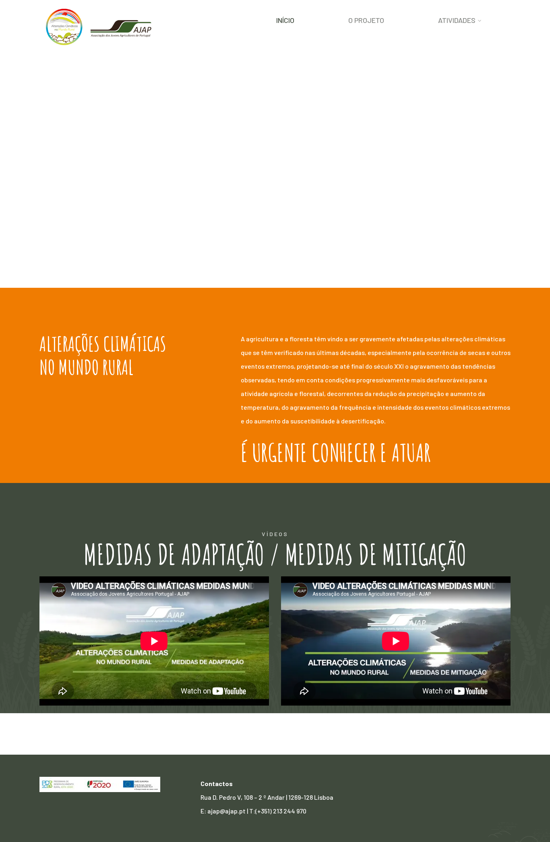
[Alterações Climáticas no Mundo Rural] (99, 26)
